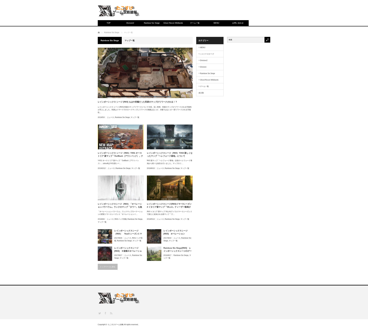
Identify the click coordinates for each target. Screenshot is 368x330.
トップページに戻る (107, 267)
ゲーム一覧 (195, 23)
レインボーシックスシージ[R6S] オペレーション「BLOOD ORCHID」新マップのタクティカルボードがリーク (177, 232)
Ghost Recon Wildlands (173, 23)
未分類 (201, 93)
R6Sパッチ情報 (121, 219)
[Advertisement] (218, 12)
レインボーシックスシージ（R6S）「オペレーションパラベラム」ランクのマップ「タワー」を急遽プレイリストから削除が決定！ (120, 205)
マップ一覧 (135, 117)
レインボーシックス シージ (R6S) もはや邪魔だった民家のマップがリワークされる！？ (137, 102)
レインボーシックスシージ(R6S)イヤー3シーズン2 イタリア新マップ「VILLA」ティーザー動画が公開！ (169, 205)
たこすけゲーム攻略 (115, 325)
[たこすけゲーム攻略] (119, 10)
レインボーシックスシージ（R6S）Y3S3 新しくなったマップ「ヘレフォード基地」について (169, 154)
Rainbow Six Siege (152, 23)
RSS (111, 313)
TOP (109, 23)
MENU (216, 23)
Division (203, 67)
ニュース (110, 117)
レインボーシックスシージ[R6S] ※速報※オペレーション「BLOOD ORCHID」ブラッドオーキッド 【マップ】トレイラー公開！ (128, 250)
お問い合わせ (238, 23)
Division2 (130, 23)
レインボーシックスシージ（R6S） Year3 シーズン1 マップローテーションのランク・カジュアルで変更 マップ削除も (128, 232)
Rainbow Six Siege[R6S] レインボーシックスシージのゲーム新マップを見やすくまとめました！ (177, 250)
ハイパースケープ (207, 54)
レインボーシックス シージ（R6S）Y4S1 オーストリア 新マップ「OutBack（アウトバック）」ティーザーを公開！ (120, 155)
